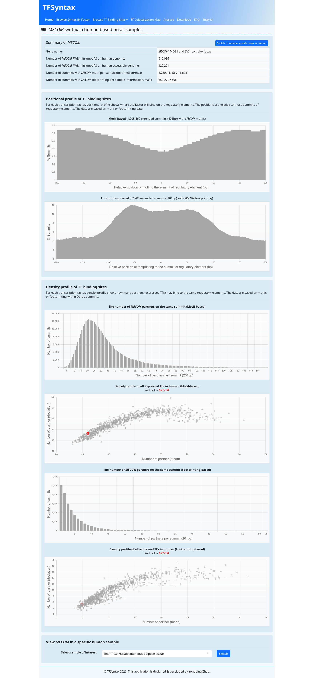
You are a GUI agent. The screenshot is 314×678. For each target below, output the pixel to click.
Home (49, 20)
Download (184, 20)
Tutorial (208, 20)
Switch (223, 654)
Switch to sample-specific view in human (241, 43)
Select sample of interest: (79, 652)
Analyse (169, 20)
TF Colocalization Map (146, 20)
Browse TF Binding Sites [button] (109, 20)
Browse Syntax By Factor (73, 20)
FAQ (197, 20)
